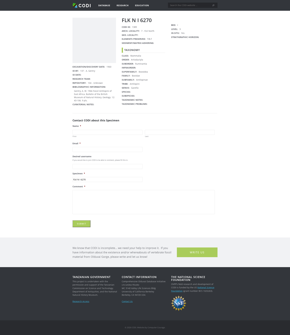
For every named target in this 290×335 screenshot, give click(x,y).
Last (147, 136)
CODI (85, 5)
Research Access (80, 301)
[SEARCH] (214, 5)
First (74, 136)
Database (104, 5)
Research (123, 5)
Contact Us (127, 301)
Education (142, 5)
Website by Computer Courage (151, 327)
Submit (81, 224)
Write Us (197, 252)
